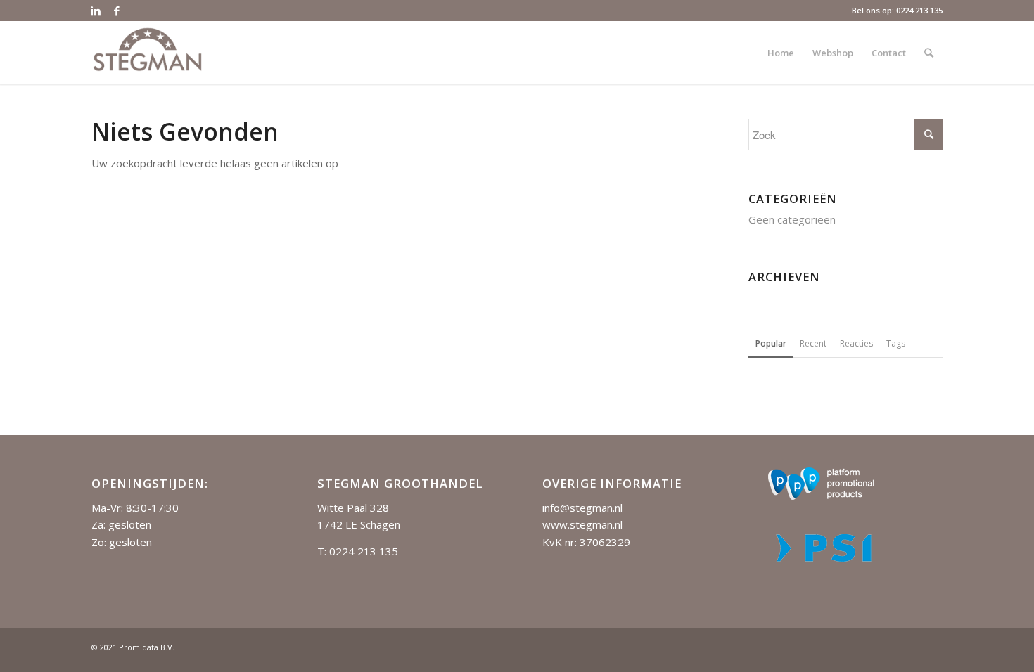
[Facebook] (116, 10)
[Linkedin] (95, 10)
